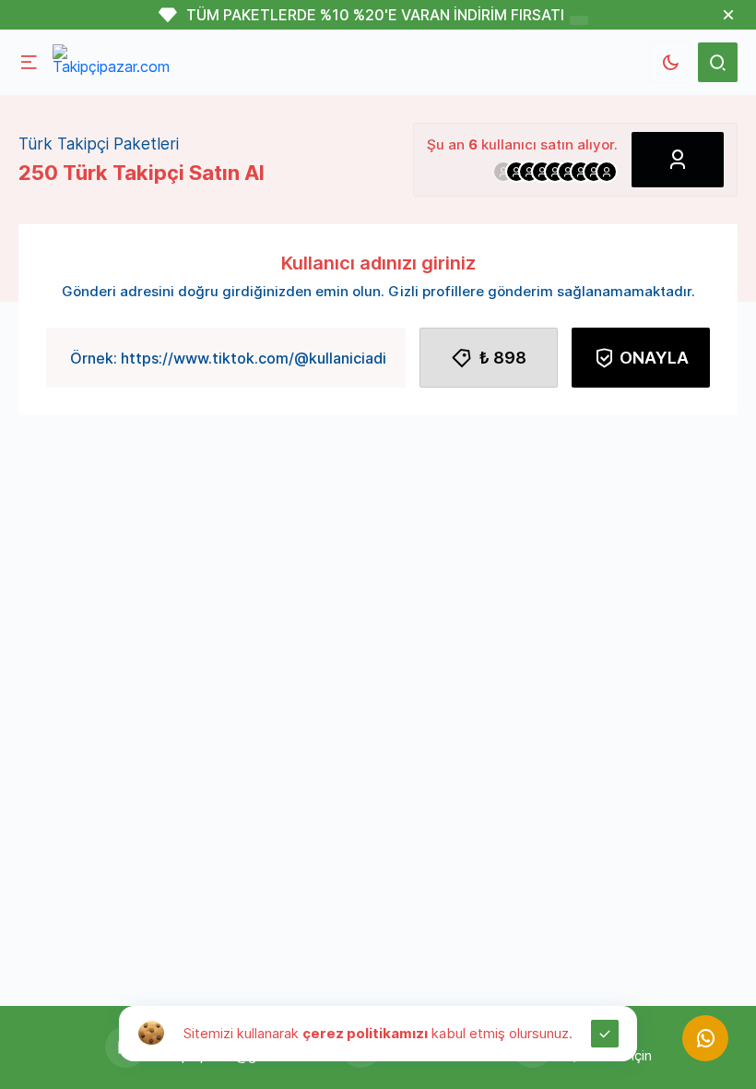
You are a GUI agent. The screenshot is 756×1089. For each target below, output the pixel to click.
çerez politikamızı (365, 1033)
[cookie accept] (605, 1033)
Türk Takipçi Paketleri (98, 144)
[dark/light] (670, 62)
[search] (718, 62)
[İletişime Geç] (705, 1038)
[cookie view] (151, 1032)
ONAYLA (654, 357)
